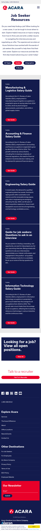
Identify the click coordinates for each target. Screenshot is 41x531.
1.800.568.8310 (6, 402)
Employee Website (7, 477)
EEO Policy (5, 473)
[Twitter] (7, 393)
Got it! (34, 526)
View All (20, 356)
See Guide (11, 120)
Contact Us (5, 438)
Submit (7, 496)
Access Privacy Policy (34, 529)
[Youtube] (20, 393)
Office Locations (7, 429)
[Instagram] (11, 393)
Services (4, 417)
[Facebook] (2, 393)
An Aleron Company (8, 460)
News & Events (6, 434)
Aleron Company (22, 520)
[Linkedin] (16, 393)
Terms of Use (5, 468)
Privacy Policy (6, 464)
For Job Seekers (6, 451)
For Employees (6, 456)
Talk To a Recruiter (20, 377)
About (3, 425)
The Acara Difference (8, 421)
